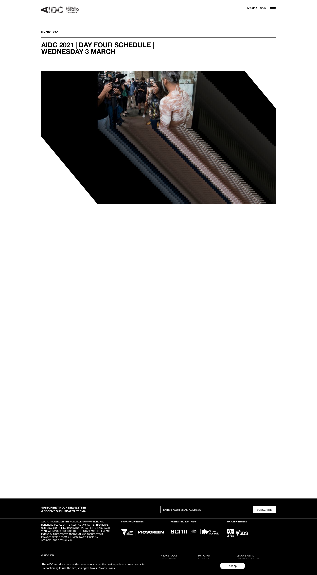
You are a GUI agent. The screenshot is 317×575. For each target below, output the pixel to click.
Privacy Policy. (106, 568)
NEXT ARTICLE (266, 387)
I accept (232, 565)
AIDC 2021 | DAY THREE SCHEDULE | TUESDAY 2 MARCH (99, 430)
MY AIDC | (256, 8)
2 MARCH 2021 (49, 31)
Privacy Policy (168, 555)
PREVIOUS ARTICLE (53, 387)
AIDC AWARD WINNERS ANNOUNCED (218, 430)
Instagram (204, 555)
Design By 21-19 (245, 555)
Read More (48, 486)
